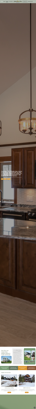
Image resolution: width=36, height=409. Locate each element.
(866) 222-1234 (30, 1)
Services (7, 1)
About (4, 1)
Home (2, 1)
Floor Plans (10, 1)
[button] (5, 1)
